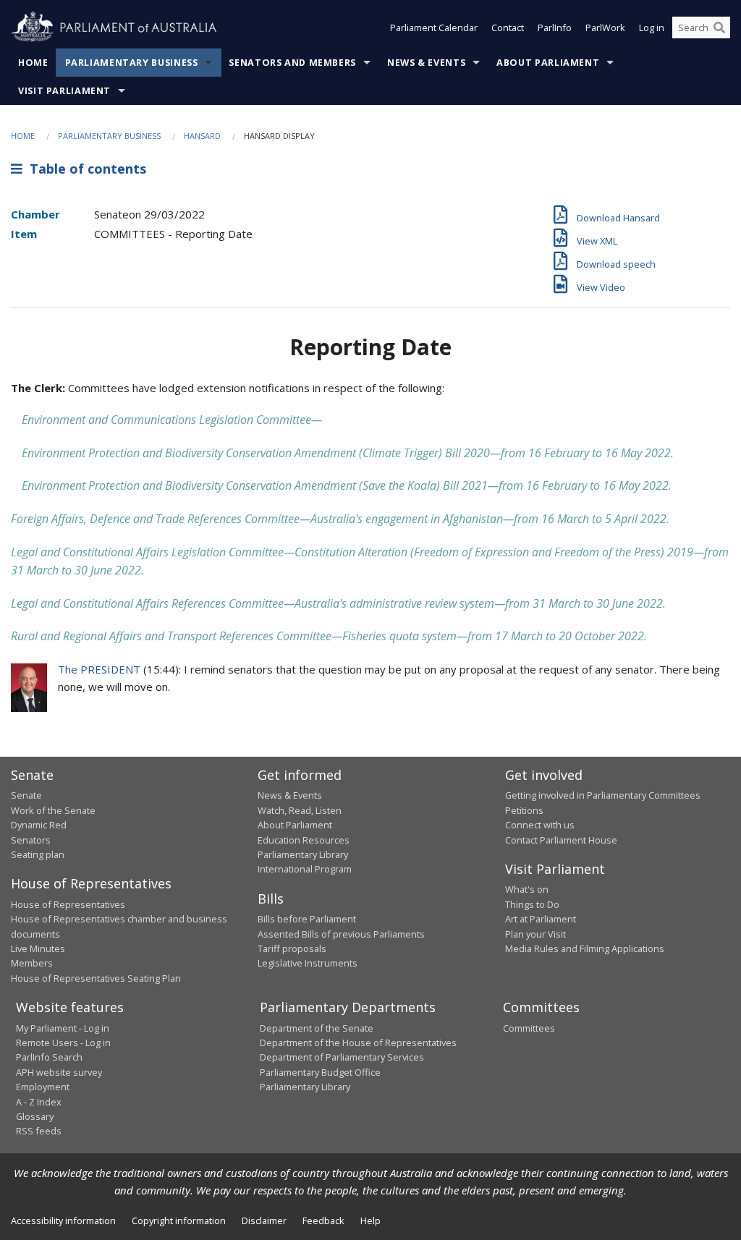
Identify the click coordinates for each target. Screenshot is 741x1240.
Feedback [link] (323, 1220)
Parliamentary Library (303, 854)
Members (32, 962)
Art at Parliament (540, 918)
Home (33, 62)
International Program (305, 868)
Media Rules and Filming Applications (584, 948)
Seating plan (37, 854)
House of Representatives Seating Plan (96, 978)
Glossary (35, 1116)
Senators (31, 839)
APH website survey (59, 1072)
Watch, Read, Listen (300, 810)
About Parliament (547, 62)
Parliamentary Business (131, 62)
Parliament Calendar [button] (434, 27)
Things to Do (532, 904)
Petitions (524, 810)
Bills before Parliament (307, 918)
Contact (507, 27)
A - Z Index (39, 1101)
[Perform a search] (719, 27)
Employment (42, 1086)
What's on (527, 889)
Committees (529, 1028)
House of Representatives (68, 904)
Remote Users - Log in (63, 1042)
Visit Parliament (64, 91)
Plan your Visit (535, 933)
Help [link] (370, 1220)
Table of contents (84, 168)
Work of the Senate (53, 810)
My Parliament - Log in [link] (62, 1028)
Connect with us (540, 824)
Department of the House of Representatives (358, 1042)
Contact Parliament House (561, 839)
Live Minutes (38, 948)
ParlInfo (555, 27)
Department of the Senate (316, 1028)
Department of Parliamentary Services (342, 1056)
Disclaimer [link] (264, 1220)
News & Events (426, 62)
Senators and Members (292, 62)
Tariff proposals (292, 948)
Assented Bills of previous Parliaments (341, 933)
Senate (26, 795)
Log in (651, 27)
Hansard (202, 135)
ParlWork (605, 27)
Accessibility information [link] (63, 1220)
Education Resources (304, 839)
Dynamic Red (39, 824)
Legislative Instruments (307, 962)
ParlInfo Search (49, 1056)
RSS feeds (39, 1130)
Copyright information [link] (179, 1220)
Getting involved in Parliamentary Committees (602, 795)
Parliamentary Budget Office (320, 1072)
